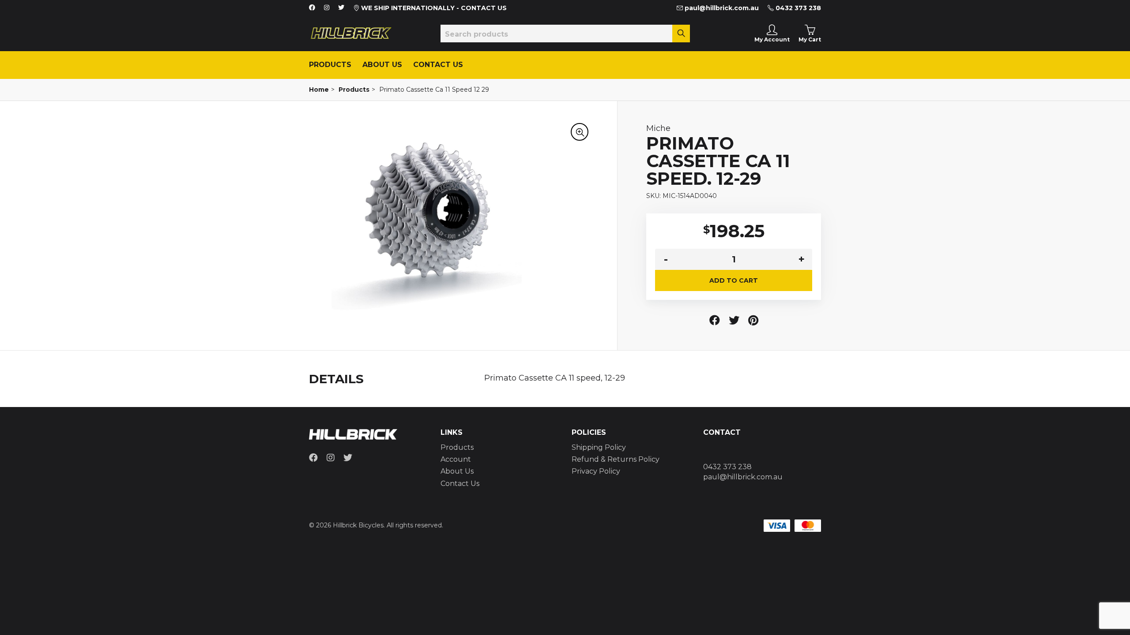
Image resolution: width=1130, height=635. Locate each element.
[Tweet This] (734, 320)
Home (319, 89)
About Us (382, 64)
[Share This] (714, 320)
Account (456, 459)
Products (330, 64)
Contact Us (438, 64)
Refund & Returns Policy (615, 459)
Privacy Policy (596, 471)
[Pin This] (753, 320)
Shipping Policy (599, 447)
